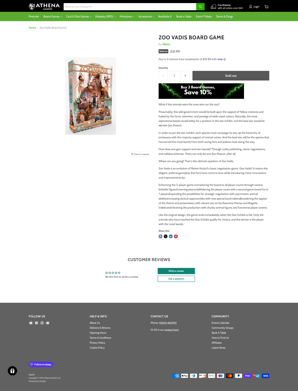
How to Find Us (220, 337)
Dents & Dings (224, 16)
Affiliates (217, 342)
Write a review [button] (176, 270)
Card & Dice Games (77, 16)
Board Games (52, 16)
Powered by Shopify (37, 381)
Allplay (166, 44)
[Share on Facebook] (160, 236)
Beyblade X (165, 16)
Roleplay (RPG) (104, 16)
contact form (171, 329)
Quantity (163, 68)
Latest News (218, 347)
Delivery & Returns (100, 327)
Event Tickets (204, 16)
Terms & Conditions (100, 337)
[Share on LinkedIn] (171, 236)
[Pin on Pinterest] (176, 236)
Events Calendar (220, 322)
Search (32, 374)
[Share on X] (165, 236)
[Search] (200, 6)
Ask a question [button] (176, 278)
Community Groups (222, 327)
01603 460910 (168, 322)
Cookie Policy (97, 347)
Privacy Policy (97, 342)
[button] (255, 7)
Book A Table (219, 332)
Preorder (34, 16)
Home (32, 27)
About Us (95, 322)
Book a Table (183, 16)
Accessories (145, 16)
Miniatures (126, 16)
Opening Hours (98, 332)
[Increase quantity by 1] (185, 75)
